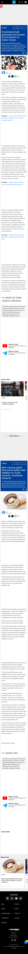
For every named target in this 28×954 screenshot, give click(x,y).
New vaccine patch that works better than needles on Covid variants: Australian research (13, 118)
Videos (3, 397)
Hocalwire (14, 948)
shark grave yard (5, 300)
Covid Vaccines (9, 753)
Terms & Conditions (13, 937)
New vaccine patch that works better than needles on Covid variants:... (12, 880)
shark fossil (18, 297)
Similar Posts (5, 857)
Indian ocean (8, 297)
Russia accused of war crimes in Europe (10, 403)
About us (13, 932)
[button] (2, 2)
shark (14, 297)
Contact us (13, 934)
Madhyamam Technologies (14, 946)
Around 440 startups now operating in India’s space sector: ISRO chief (12, 237)
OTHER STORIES (5, 379)
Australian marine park (16, 300)
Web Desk (8, 73)
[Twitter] (12, 76)
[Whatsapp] (15, 76)
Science (4, 28)
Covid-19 (15, 753)
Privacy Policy (13, 935)
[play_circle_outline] (12, 388)
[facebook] (9, 76)
